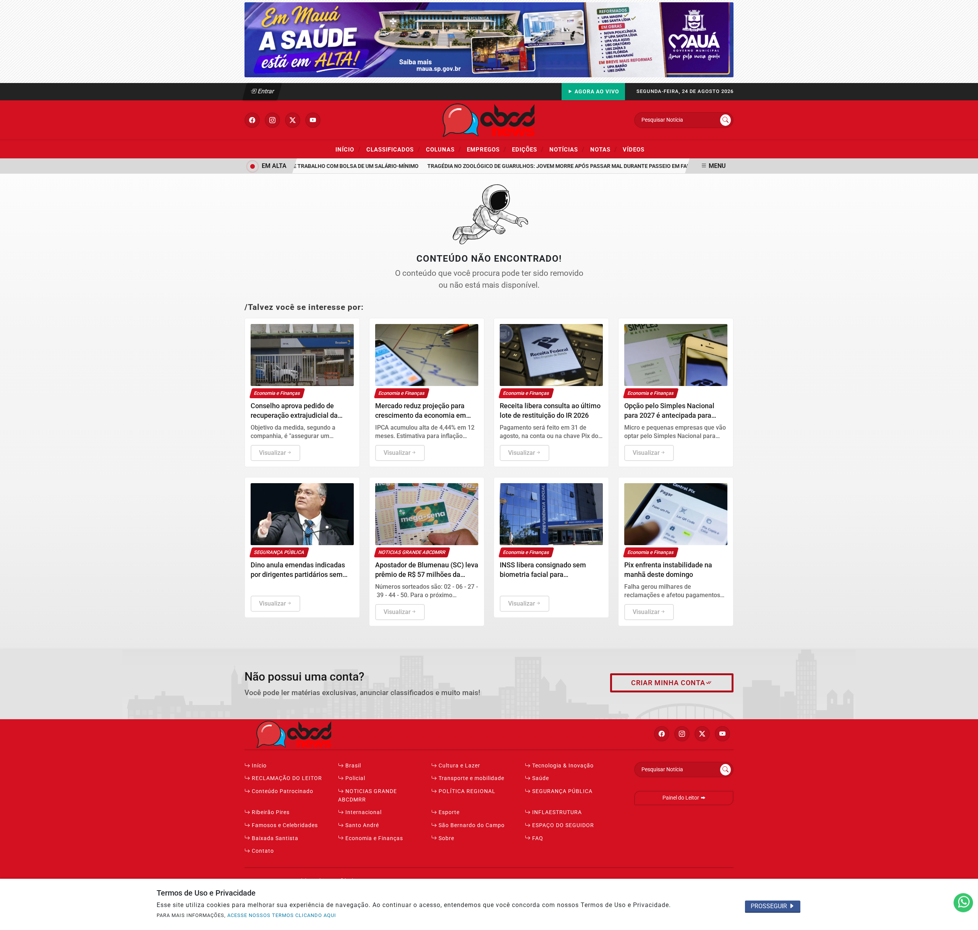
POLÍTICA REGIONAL (466, 791)
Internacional (363, 812)
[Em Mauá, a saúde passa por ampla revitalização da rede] (489, 39)
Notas (603, 149)
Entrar (265, 91)
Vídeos (633, 149)
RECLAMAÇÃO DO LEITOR (286, 778)
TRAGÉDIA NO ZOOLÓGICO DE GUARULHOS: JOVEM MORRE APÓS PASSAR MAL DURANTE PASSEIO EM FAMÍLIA (550, 166)
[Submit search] (725, 120)
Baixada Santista (274, 838)
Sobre (445, 838)
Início (348, 149)
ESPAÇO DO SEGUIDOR (562, 825)
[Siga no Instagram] (272, 120)
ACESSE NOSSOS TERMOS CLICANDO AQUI (281, 915)
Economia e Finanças (373, 838)
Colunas (443, 149)
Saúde (540, 778)
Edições (528, 149)
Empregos (486, 149)
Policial (354, 778)
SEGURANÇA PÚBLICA (562, 791)
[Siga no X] (292, 120)
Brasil (352, 765)
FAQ (537, 838)
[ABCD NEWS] (489, 119)
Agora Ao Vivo (596, 91)
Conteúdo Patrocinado (281, 791)
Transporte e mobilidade (470, 778)
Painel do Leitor (681, 798)
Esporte (448, 812)
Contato (262, 851)
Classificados (393, 149)
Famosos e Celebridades (284, 825)
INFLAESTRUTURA (556, 812)
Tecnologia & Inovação (562, 765)
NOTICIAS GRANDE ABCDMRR (367, 795)
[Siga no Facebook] (252, 120)
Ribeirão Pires (270, 812)
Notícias (567, 149)
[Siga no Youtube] (313, 120)
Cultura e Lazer (458, 765)
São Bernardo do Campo (471, 825)
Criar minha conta (668, 683)
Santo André (361, 825)
